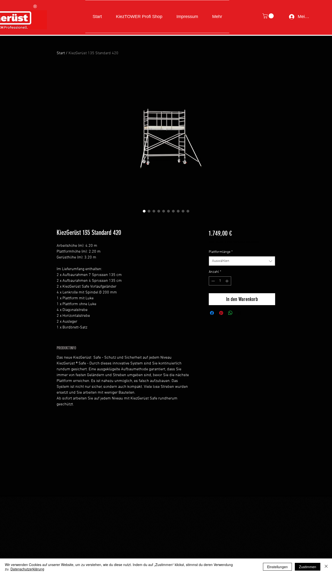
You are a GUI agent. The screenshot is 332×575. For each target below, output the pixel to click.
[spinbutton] (220, 281)
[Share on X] (240, 313)
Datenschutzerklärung (27, 568)
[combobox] (242, 261)
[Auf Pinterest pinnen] (221, 313)
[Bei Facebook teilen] (212, 313)
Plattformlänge (221, 252)
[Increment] (227, 281)
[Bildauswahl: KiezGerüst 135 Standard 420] (144, 211)
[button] (268, 15)
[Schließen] (326, 566)
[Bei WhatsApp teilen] (230, 313)
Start (61, 53)
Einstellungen (277, 566)
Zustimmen (307, 566)
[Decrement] (213, 281)
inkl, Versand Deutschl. (243, 242)
